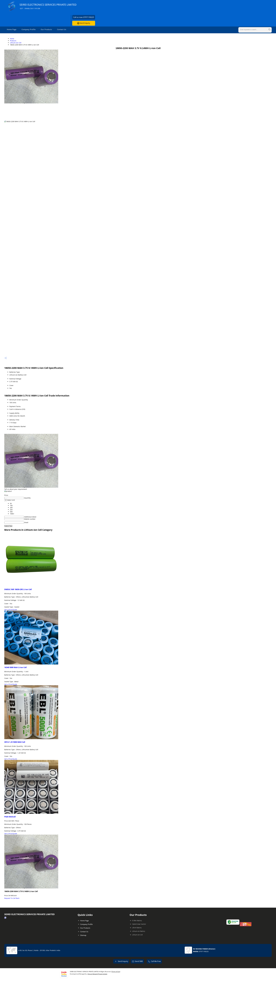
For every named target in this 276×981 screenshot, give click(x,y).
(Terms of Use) (115, 971)
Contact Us (61, 29)
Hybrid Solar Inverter (139, 924)
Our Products (46, 29)
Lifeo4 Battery (137, 928)
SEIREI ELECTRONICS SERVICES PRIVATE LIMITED (48, 6)
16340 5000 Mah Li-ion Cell (15, 667)
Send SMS (139, 961)
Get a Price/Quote (10, 610)
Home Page (11, 29)
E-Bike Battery (137, 920)
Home (12, 39)
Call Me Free (156, 961)
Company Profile (29, 29)
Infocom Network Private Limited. (97, 974)
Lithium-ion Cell (15, 43)
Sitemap (83, 935)
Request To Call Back (11, 898)
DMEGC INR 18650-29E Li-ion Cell (18, 589)
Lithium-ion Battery (138, 931)
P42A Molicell (10, 817)
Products (13, 41)
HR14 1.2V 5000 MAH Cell (14, 742)
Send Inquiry (84, 23)
